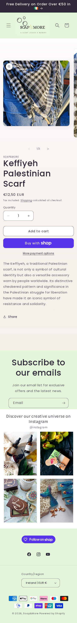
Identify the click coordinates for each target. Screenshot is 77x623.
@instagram (38, 427)
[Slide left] (29, 149)
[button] (8, 25)
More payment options (38, 253)
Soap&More (30, 613)
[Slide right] (48, 149)
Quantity (9, 207)
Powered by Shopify (52, 613)
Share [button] (12, 317)
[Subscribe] (63, 403)
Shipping (26, 200)
